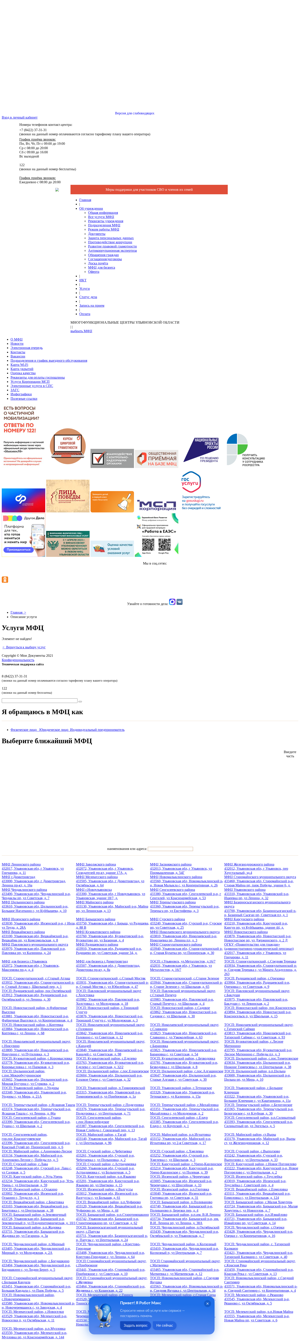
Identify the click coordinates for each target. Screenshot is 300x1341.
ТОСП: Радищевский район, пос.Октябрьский (36, 995)
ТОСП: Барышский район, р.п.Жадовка (33, 1231)
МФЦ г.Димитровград (34, 881)
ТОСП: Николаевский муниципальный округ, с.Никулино (36, 1048)
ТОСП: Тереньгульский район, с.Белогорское (259, 1109)
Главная (85, 200)
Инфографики (21, 394)
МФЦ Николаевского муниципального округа (185, 936)
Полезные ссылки (24, 398)
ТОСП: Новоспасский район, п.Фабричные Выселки (37, 1014)
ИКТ (83, 280)
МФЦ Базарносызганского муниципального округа (260, 908)
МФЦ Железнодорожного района (256, 868)
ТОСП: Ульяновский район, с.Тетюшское (182, 1092)
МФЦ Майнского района (112, 906)
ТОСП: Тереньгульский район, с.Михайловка (184, 1109)
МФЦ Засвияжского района (181, 868)
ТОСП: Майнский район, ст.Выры (259, 1139)
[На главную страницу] (57, 190)
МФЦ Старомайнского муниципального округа (260, 881)
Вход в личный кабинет (20, 117)
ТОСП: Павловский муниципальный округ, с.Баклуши (257, 997)
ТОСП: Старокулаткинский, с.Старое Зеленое (186, 982)
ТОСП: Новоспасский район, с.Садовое (183, 1012)
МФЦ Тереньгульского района (184, 906)
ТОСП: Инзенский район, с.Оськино (33, 1193)
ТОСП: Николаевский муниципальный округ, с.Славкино (184, 1031)
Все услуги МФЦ (101, 217)
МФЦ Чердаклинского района (36, 894)
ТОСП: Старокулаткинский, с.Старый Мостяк (112, 982)
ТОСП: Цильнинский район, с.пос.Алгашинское (186, 1075)
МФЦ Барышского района (112, 923)
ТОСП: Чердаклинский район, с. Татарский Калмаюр (258, 1250)
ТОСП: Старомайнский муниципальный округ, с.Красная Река (260, 1267)
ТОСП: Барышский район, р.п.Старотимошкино (112, 1219)
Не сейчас (164, 1325)
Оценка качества (23, 373)
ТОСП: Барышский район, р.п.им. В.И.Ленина (185, 1219)
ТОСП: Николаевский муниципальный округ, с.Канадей (110, 1048)
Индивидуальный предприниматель (97, 730)
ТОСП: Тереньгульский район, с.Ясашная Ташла (38, 1109)
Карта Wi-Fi (19, 365)
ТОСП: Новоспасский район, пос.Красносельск (260, 1012)
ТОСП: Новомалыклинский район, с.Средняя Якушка (186, 1284)
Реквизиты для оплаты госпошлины (38, 377)
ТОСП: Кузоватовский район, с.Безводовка (184, 1063)
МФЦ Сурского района (186, 923)
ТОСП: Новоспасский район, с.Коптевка (35, 1029)
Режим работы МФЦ (103, 229)
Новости (17, 343)
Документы (96, 234)
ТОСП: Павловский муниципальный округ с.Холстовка (108, 997)
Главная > (18, 612)
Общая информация (103, 213)
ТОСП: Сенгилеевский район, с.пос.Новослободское (110, 1124)
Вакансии (18, 356)
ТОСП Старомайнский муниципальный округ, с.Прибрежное (111, 1267)
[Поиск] (80, 701)
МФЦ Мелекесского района (110, 881)
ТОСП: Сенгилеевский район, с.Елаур (184, 1122)
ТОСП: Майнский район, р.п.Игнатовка (180, 1139)
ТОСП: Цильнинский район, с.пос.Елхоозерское (112, 1075)
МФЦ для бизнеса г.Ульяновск (31, 965)
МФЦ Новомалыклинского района (186, 881)
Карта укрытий (22, 369)
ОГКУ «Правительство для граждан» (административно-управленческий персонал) (259, 951)
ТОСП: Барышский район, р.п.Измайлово (255, 1219)
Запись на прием (91, 305)
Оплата (84, 314)
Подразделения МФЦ (104, 225)
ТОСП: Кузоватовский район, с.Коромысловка (37, 1063)
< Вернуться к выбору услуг (24, 647)
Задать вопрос (136, 1325)
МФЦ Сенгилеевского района (185, 894)
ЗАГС (15, 390)
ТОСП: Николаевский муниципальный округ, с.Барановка (184, 1048)
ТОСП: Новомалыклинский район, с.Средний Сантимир (260, 1284)
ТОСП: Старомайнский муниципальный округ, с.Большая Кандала (37, 1284)
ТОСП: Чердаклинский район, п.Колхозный (184, 1248)
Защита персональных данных (111, 238)
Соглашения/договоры (105, 259)
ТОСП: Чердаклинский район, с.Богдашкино (36, 1265)
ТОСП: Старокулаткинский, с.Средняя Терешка (260, 967)
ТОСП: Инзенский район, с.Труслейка (255, 1181)
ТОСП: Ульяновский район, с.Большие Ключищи (257, 1094)
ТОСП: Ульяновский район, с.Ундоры (34, 1092)
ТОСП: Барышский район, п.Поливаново (181, 1206)
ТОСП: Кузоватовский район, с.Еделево (110, 1063)
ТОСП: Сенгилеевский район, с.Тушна (36, 1122)
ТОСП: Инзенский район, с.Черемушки (181, 1181)
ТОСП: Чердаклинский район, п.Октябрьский (184, 1231)
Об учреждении (91, 208)
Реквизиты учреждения (105, 221)
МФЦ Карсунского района (256, 923)
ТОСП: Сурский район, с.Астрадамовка (106, 1168)
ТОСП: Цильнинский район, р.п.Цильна (257, 1075)
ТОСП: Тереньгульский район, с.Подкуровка (110, 1109)
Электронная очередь (27, 348)
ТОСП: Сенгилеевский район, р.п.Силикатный (260, 1122)
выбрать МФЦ (81, 331)
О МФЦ (17, 339)
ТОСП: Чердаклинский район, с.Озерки (258, 1231)
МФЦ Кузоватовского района (110, 936)
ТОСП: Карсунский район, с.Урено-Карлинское (186, 1168)
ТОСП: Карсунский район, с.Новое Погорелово (261, 1168)
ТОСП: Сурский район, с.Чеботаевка (105, 1155)
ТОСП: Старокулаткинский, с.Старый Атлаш (38, 982)
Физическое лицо (25, 730)
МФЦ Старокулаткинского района (186, 949)
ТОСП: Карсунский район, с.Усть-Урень (38, 1181)
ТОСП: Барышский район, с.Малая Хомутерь (261, 1206)
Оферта (93, 271)
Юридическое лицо (54, 730)
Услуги (84, 288)
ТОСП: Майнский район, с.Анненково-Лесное (37, 1155)
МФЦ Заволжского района (105, 868)
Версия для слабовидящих (134, 113)
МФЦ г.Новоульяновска (110, 894)
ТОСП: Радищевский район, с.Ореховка (257, 982)
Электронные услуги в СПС (32, 386)
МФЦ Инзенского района (39, 923)
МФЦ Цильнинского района (35, 906)
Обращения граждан (103, 255)
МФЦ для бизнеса (101, 267)
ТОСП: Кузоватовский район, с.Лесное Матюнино (258, 1048)
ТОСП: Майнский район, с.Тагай (111, 1139)
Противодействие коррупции (110, 242)
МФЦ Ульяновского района (256, 894)
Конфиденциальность (18, 660)
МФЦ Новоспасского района (257, 936)
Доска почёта (98, 263)
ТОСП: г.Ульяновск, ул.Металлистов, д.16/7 (182, 965)
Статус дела (88, 297)
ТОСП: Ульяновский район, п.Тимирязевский (110, 1092)
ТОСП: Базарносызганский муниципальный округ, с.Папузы (112, 1233)
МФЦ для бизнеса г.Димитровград (108, 965)
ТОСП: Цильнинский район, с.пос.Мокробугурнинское (35, 1077)
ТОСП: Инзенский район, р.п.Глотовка (181, 1193)
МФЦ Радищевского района (109, 949)
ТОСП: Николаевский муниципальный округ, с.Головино (110, 1031)
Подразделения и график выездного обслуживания (49, 360)
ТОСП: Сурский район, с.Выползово (253, 1155)
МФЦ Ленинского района (33, 868)
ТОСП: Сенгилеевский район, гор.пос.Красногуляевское (36, 1141)
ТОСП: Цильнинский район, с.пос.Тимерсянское (261, 1063)
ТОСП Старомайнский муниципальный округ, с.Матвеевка (185, 1267)
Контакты (18, 352)
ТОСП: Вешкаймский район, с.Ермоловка (257, 1193)
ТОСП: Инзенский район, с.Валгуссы (107, 1193)
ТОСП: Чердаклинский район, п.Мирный (36, 1248)
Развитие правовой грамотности (112, 246)
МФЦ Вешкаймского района (35, 936)
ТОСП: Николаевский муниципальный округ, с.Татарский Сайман (258, 1031)
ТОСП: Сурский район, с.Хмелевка (179, 1155)
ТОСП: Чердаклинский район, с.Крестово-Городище (110, 1250)
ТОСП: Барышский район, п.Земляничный (39, 1219)
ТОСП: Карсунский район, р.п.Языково (108, 1181)
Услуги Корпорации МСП (30, 381)
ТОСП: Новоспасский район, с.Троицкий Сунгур (109, 1014)
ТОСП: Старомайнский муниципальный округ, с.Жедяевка (111, 1284)
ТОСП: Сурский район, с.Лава (37, 1168)
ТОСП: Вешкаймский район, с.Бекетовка (35, 1206)
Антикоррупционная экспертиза (112, 250)
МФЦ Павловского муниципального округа (35, 949)
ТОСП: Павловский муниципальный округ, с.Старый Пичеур (183, 997)
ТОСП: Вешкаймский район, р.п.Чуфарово (109, 1206)
